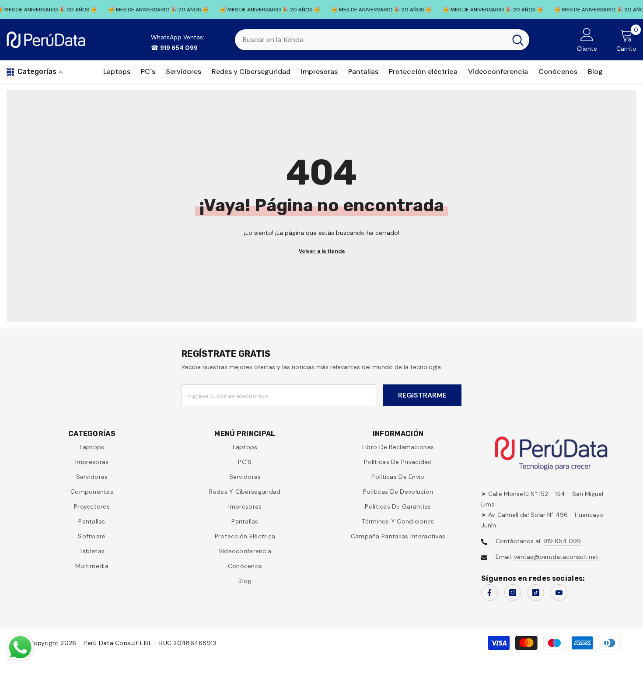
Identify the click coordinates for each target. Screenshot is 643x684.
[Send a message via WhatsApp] (20, 647)
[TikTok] (536, 592)
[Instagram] (512, 592)
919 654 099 (562, 541)
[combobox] (371, 39)
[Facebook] (489, 592)
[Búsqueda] (382, 39)
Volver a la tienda (322, 251)
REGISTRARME (422, 395)
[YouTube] (559, 592)
